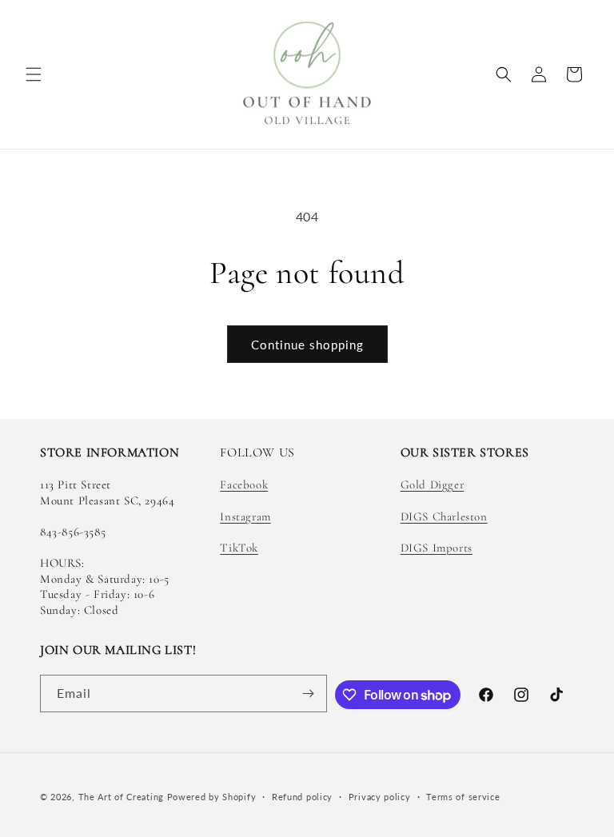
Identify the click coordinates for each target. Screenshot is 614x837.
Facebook (244, 484)
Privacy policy (380, 796)
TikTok (239, 547)
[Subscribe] (308, 693)
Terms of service (463, 796)
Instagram (245, 516)
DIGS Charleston (444, 516)
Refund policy (302, 796)
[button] (33, 74)
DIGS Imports (436, 547)
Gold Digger (432, 484)
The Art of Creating (122, 796)
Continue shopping (307, 344)
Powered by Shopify (212, 796)
